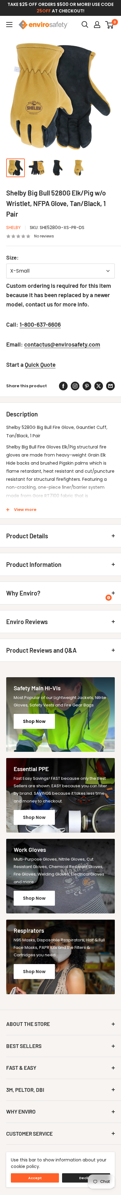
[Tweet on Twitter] (98, 386)
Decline (86, 1177)
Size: (12, 257)
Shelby (13, 227)
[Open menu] (9, 24)
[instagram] (75, 386)
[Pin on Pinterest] (87, 386)
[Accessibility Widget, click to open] (108, 598)
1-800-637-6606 (40, 324)
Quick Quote (40, 364)
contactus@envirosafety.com (62, 344)
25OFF (44, 11)
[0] (110, 24)
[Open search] (85, 24)
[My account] (97, 24)
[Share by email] (110, 386)
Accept (35, 1177)
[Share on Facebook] (63, 386)
